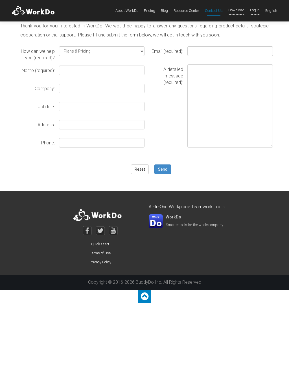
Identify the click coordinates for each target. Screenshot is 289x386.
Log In (255, 10)
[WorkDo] (35, 10)
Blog (164, 10)
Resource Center (186, 10)
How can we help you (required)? (38, 54)
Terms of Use (100, 253)
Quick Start (100, 244)
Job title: (46, 106)
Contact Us (214, 10)
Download (236, 10)
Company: (45, 88)
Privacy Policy (100, 262)
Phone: (48, 143)
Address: (46, 124)
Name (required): (38, 70)
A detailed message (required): (173, 76)
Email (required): (167, 51)
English (271, 10)
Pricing (149, 10)
